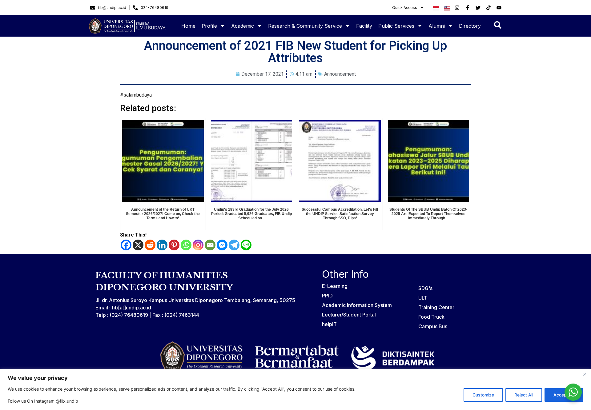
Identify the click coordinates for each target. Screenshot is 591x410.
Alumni (436, 26)
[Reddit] (150, 245)
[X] (138, 245)
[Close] (584, 374)
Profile (209, 26)
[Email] (210, 245)
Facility (364, 26)
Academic (242, 26)
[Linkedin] (162, 245)
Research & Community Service (305, 26)
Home (188, 26)
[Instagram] (198, 245)
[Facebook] (126, 245)
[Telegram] (234, 245)
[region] (295, 389)
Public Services (396, 26)
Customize (483, 394)
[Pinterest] (174, 245)
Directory (470, 26)
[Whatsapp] (186, 245)
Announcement (340, 74)
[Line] (246, 245)
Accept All (563, 394)
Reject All (523, 394)
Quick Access (404, 7)
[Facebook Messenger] (222, 245)
